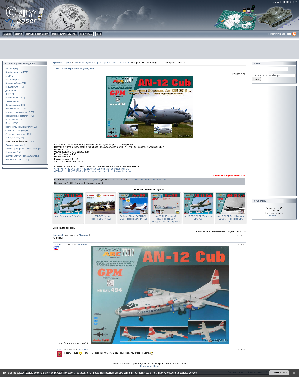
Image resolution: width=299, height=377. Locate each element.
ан (165, 179)
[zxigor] (56, 248)
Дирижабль (10, 90)
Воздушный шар (13, 83)
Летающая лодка (13, 108)
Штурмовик (10, 152)
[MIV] (59, 354)
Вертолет (10, 79)
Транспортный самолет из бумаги (82, 179)
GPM (66, 149)
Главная (7, 34)
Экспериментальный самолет (20, 156)
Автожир (9, 68)
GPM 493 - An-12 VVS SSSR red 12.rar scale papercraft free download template (91, 169)
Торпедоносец (12, 138)
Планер (9, 123)
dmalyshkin (274, 215)
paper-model (116, 179)
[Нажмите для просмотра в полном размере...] (149, 137)
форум (18, 34)
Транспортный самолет (17, 141)
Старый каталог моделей (64, 34)
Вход (98, 34)
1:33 (131, 179)
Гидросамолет (12, 87)
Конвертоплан (12, 101)
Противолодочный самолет (19, 127)
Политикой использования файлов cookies (174, 372)
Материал (84, 235)
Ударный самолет (14, 145)
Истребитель (11, 98)
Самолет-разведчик (15, 130)
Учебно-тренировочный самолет (21, 149)
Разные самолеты (14, 159)
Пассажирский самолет (16, 116)
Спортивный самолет (16, 134)
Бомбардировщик (14, 72)
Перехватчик (11, 119)
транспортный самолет (150, 179)
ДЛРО (8, 94)
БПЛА (8, 76)
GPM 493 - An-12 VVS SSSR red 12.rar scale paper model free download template (93, 171)
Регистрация (86, 34)
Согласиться (279, 372)
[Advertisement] (149, 49)
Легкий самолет (13, 105)
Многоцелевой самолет (17, 112)
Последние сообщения (37, 34)
